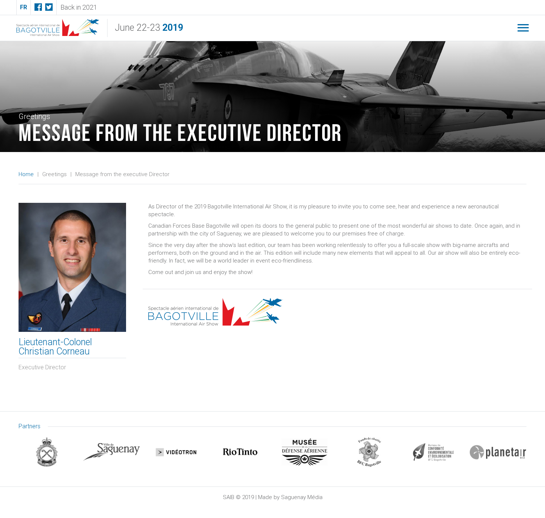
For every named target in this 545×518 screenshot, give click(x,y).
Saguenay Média (302, 497)
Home (26, 174)
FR (23, 7)
